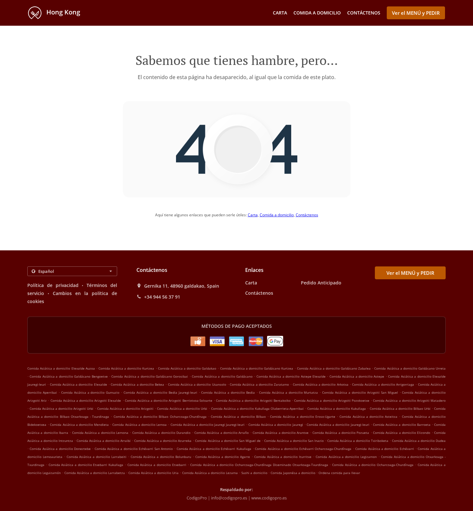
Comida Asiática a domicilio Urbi (182, 408)
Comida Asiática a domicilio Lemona (100, 432)
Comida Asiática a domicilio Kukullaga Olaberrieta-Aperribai (257, 408)
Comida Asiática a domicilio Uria (153, 473)
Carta (280, 13)
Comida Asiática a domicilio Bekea (137, 384)
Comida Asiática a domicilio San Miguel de (227, 440)
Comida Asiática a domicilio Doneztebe (60, 448)
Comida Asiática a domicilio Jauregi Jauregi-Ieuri (208, 424)
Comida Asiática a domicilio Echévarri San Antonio (134, 448)
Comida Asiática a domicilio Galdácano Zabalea (334, 368)
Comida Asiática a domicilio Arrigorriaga (383, 384)
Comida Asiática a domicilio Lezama (210, 473)
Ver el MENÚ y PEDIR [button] (416, 13)
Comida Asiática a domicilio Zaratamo (259, 384)
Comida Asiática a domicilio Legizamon (346, 456)
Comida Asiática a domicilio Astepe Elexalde (291, 376)
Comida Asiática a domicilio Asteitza (368, 416)
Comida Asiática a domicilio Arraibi (104, 440)
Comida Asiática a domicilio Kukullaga (336, 408)
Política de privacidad (53, 285)
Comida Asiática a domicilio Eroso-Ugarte (302, 416)
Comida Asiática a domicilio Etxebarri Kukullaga (86, 464)
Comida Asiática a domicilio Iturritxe (282, 456)
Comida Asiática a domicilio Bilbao (238, 416)
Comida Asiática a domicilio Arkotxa (320, 384)
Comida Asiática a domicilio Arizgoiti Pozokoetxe (331, 400)
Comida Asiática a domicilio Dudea (419, 440)
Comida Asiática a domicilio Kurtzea (126, 368)
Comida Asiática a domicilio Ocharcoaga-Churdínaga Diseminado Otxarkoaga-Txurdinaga (259, 464)
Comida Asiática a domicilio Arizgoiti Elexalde (86, 400)
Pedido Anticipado (321, 283)
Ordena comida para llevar (339, 473)
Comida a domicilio (317, 13)
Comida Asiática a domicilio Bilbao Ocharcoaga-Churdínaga (160, 416)
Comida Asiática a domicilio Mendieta (79, 424)
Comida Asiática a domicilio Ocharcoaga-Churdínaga (372, 464)
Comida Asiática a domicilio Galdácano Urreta (410, 368)
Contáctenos (363, 13)
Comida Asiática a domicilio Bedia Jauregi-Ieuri (160, 392)
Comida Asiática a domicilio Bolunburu (161, 456)
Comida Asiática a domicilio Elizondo (401, 432)
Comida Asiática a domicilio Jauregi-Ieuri (338, 424)
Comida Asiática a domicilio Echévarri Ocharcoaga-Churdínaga (303, 448)
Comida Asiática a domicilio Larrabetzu (94, 473)
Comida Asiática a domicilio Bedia (228, 392)
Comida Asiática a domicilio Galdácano (222, 376)
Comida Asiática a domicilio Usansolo (197, 384)
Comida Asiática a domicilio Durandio (161, 432)
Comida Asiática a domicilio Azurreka (162, 440)
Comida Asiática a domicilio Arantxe (281, 432)
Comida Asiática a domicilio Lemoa (139, 424)
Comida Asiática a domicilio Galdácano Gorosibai (149, 376)
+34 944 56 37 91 (162, 297)
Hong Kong (62, 12)
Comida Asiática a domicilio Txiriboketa (357, 440)
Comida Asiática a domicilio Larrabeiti (96, 456)
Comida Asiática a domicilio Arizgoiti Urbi (61, 408)
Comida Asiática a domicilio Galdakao (187, 368)
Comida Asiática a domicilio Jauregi (275, 424)
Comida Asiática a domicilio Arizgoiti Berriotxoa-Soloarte (168, 400)
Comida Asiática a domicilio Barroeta (402, 424)
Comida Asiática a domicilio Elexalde (78, 384)
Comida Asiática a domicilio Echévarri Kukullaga (214, 448)
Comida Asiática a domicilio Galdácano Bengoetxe (68, 376)
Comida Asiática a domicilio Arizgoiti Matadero (409, 400)
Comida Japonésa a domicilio (293, 473)
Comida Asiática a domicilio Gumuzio (90, 392)
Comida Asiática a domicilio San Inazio (294, 440)
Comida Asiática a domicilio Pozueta (340, 432)
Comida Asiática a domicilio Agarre (222, 456)
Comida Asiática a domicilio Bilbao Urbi (400, 408)
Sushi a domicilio (254, 473)
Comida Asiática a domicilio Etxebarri (156, 464)
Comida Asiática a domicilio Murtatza (288, 392)
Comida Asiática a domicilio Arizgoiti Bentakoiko (253, 400)
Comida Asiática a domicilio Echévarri (384, 448)
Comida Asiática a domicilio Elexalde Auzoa (61, 368)
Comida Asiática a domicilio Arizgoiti (125, 408)
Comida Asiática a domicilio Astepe (357, 376)
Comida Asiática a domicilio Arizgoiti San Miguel (360, 392)
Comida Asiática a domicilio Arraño (221, 432)
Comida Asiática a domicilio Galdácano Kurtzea (256, 368)
